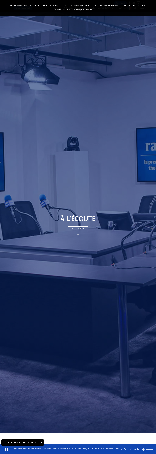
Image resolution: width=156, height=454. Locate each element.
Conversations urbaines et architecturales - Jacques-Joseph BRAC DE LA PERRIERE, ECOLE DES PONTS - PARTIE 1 (63, 449)
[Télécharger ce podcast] (134, 449)
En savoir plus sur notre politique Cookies (73, 10)
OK (99, 10)
